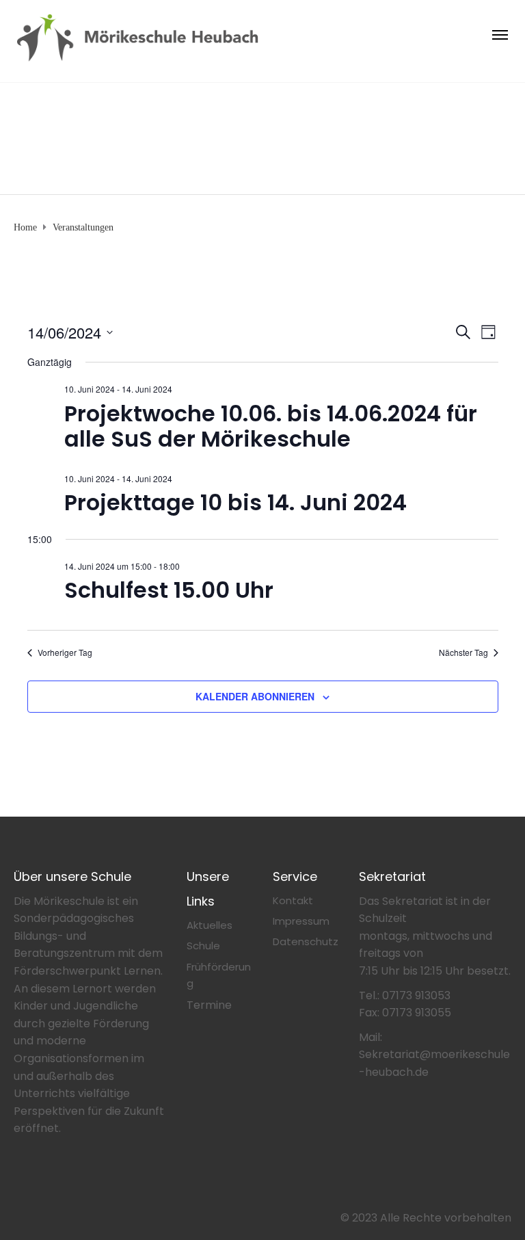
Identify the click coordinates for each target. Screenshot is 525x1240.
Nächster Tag (463, 652)
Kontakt (293, 900)
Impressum (301, 921)
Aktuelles (209, 925)
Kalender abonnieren (255, 696)
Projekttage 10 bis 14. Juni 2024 (235, 502)
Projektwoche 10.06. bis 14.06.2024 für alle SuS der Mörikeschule (270, 426)
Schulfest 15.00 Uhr (168, 590)
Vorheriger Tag (65, 652)
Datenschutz (305, 941)
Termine (209, 1005)
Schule (203, 945)
